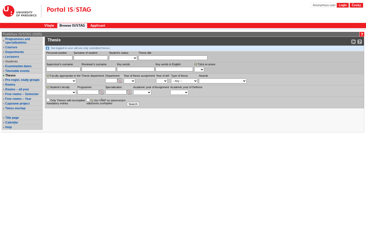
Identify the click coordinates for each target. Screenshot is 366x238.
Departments (14, 52)
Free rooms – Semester (22, 94)
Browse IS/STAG (72, 25)
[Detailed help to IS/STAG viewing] (359, 41)
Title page (12, 117)
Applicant (97, 25)
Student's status (118, 52)
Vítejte (49, 25)
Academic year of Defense (186, 87)
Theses (10, 75)
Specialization (113, 87)
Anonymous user (324, 5)
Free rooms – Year (18, 99)
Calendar (11, 122)
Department (112, 75)
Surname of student (85, 52)
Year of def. (163, 75)
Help (8, 127)
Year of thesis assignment (139, 75)
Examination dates (18, 66)
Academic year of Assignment (151, 87)
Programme (84, 87)
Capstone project (17, 103)
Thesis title (144, 52)
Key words (123, 64)
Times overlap (15, 108)
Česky (356, 5)
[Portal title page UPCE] (66, 11)
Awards (203, 75)
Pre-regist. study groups (22, 80)
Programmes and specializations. (17, 40)
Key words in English (168, 64)
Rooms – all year (17, 89)
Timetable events (17, 71)
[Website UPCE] (22, 11)
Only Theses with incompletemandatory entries (65, 102)
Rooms (10, 84)
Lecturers (12, 57)
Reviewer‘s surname (94, 64)
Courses (11, 47)
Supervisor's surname (59, 64)
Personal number (56, 52)
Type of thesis (179, 75)
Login (343, 5)
